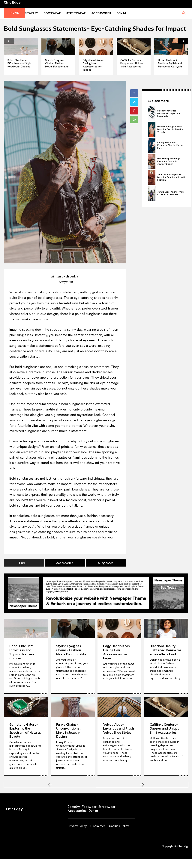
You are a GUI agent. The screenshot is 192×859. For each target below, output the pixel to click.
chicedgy (71, 276)
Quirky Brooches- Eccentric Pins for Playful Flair (170, 145)
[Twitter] (134, 102)
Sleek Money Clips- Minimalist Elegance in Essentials (169, 113)
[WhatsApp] (134, 119)
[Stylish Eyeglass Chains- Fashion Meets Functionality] (58, 46)
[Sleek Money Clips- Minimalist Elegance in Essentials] (151, 113)
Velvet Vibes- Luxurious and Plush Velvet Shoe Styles (118, 728)
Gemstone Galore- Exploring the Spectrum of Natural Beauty (25, 730)
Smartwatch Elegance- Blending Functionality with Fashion (171, 177)
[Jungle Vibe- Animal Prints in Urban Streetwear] (151, 193)
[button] (183, 13)
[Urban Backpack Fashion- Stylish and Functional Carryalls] (171, 46)
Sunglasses (105, 563)
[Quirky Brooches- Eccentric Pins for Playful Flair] (151, 145)
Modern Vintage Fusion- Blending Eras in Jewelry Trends (170, 129)
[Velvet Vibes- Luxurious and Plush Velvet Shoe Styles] (120, 707)
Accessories (64, 563)
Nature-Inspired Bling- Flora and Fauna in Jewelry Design (168, 161)
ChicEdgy (182, 846)
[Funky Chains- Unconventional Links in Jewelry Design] (73, 707)
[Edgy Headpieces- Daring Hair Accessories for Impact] (96, 46)
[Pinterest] (134, 110)
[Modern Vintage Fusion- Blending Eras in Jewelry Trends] (151, 129)
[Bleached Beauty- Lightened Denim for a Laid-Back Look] (166, 628)
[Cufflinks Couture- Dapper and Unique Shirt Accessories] (134, 46)
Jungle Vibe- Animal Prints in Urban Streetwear (170, 193)
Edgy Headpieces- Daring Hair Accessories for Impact (93, 64)
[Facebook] (134, 93)
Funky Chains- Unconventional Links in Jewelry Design (68, 730)
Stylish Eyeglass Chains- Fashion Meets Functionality (56, 63)
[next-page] (183, 41)
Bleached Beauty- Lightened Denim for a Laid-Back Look (165, 649)
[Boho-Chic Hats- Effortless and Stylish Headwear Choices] (21, 46)
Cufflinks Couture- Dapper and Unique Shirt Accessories (131, 63)
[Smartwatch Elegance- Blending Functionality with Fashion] (151, 177)
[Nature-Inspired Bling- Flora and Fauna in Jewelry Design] (151, 161)
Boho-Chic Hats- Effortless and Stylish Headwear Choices (20, 63)
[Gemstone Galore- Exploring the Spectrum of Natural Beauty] (26, 707)
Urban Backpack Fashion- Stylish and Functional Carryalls (170, 63)
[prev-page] (9, 41)
